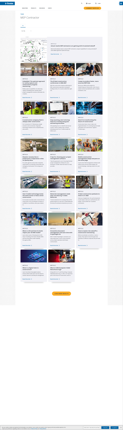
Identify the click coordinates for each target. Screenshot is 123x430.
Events (50, 8)
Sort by (23, 31)
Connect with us (92, 8)
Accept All (114, 427)
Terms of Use (34, 428)
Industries (25, 8)
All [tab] (23, 25)
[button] (88, 3)
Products (33, 8)
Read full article (55, 54)
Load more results (61, 293)
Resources (42, 8)
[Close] (121, 427)
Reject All (105, 427)
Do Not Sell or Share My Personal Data (92, 427)
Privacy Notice (43, 428)
